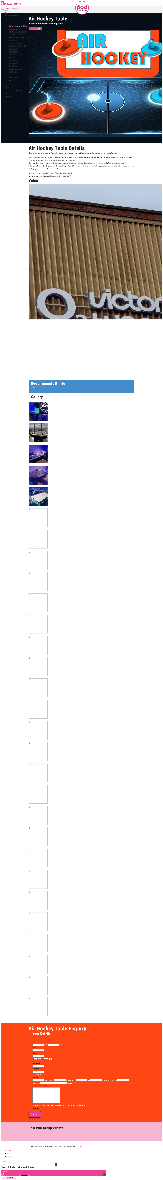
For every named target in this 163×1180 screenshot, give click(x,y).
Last (61, 1045)
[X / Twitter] (2, 9)
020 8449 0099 (11, 3)
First (45, 1045)
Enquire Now (35, 29)
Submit (34, 1114)
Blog (8, 1153)
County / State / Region (109, 1080)
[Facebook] (1, 9)
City (88, 1080)
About (9, 1151)
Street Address (49, 1080)
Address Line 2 (70, 1080)
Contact (9, 1156)
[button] (8, 1177)
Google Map (79, 1146)
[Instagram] (3, 9)
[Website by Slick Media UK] (56, 1164)
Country (70, 1083)
